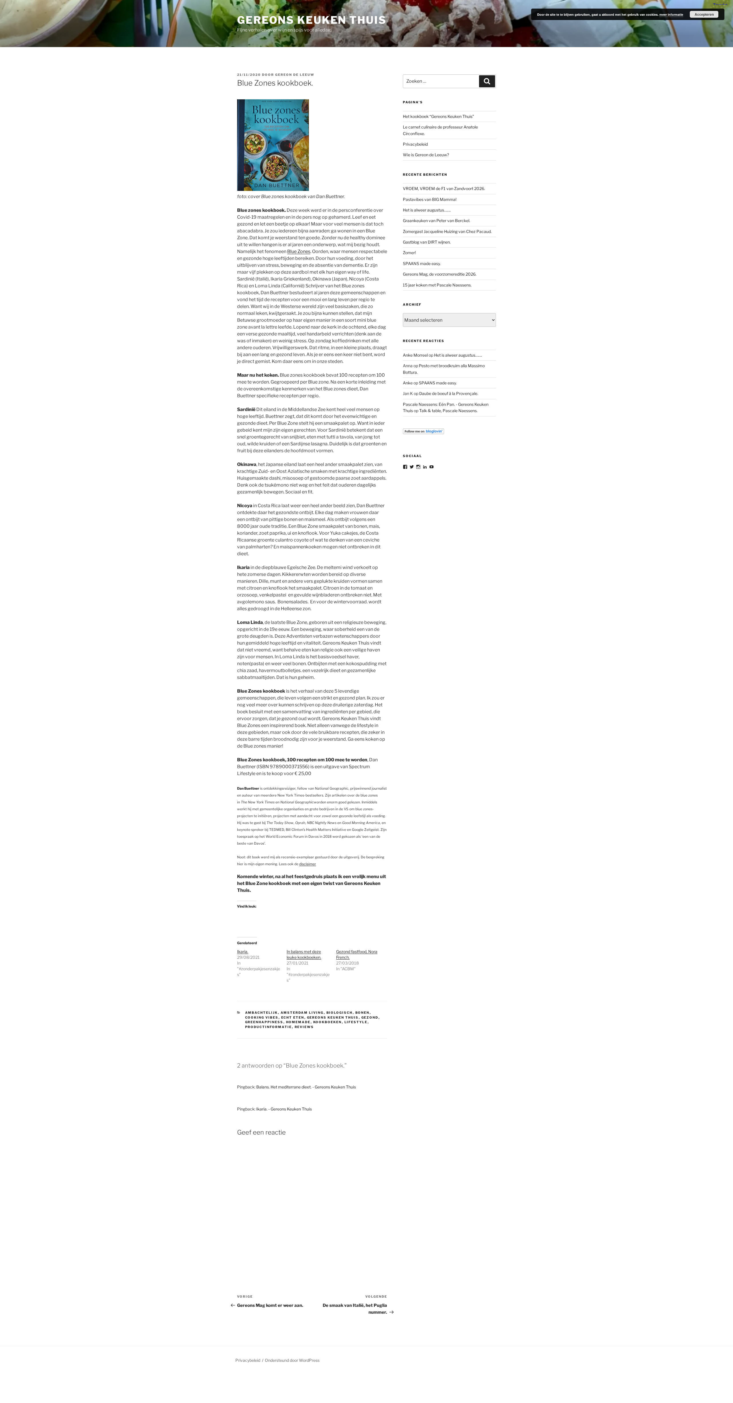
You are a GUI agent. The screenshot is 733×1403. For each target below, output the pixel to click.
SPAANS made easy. (422, 263)
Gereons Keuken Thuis (312, 20)
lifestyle (356, 1022)
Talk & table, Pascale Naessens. (448, 410)
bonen (362, 1013)
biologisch (339, 1013)
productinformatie (268, 1027)
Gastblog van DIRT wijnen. (427, 242)
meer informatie (671, 14)
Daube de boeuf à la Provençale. (448, 393)
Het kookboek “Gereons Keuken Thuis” (438, 116)
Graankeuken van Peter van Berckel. (436, 220)
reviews (304, 1027)
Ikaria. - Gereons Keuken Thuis (284, 1108)
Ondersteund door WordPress (292, 1360)
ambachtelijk (261, 1013)
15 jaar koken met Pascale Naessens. (437, 284)
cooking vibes (262, 1017)
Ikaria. (242, 951)
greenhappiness (264, 1022)
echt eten (292, 1017)
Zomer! (409, 252)
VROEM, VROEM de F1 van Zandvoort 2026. (444, 188)
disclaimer (307, 864)
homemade (298, 1022)
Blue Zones (298, 251)
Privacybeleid (415, 144)
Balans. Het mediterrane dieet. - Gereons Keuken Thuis (306, 1086)
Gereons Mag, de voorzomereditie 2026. (439, 274)
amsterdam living (302, 1013)
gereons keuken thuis (333, 1017)
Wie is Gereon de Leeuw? (426, 154)
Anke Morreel (415, 355)
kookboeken (327, 1022)
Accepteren (704, 14)
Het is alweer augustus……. (427, 210)
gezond (370, 1017)
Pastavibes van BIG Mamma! (429, 199)
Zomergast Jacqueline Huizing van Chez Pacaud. (447, 231)
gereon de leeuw (294, 75)
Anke (408, 382)
